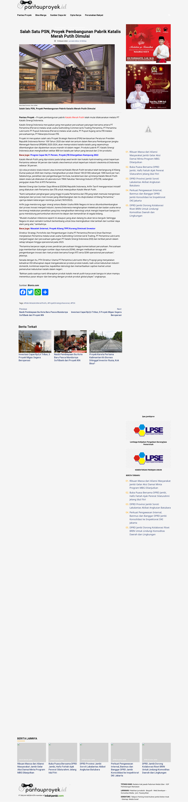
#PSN (73, 303)
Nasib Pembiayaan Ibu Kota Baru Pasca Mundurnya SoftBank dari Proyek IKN (43, 312)
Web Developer (160, 790)
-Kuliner (151, 797)
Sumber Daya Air (58, 15)
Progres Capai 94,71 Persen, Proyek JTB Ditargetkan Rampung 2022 (64, 155)
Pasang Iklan (144, 793)
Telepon (134, 797)
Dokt (161, 797)
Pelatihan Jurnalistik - (138, 790)
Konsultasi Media (127, 793)
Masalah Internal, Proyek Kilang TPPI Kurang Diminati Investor (62, 228)
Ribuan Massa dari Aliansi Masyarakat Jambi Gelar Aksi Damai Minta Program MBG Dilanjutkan (145, 157)
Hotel (146, 797)
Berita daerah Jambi (25, 759)
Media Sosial (133, 799)
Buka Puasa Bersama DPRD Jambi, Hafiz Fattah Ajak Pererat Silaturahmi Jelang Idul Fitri (147, 170)
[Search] (169, 15)
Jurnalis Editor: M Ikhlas (77, 41)
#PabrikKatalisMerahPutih (35, 303)
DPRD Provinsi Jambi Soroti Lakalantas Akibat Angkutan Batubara (145, 182)
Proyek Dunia (60, 350)
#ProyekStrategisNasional (59, 303)
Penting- (140, 797)
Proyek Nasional (60, 27)
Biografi (149, 790)
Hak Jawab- (143, 784)
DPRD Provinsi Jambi (57, 759)
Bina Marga (40, 15)
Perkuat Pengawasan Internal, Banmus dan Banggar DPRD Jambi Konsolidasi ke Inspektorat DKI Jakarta (147, 195)
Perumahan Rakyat (94, 15)
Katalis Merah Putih (74, 117)
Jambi (156, 797)
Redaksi (136, 784)
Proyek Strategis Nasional (76, 27)
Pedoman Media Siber (156, 784)
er (164, 797)
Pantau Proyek (24, 15)
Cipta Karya (75, 15)
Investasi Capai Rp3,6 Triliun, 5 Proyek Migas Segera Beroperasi (96, 312)
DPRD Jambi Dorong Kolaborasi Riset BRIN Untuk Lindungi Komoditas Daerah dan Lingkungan (146, 210)
